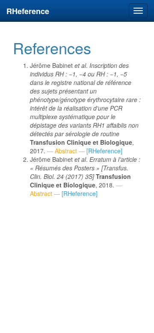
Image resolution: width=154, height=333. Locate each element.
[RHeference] (104, 150)
